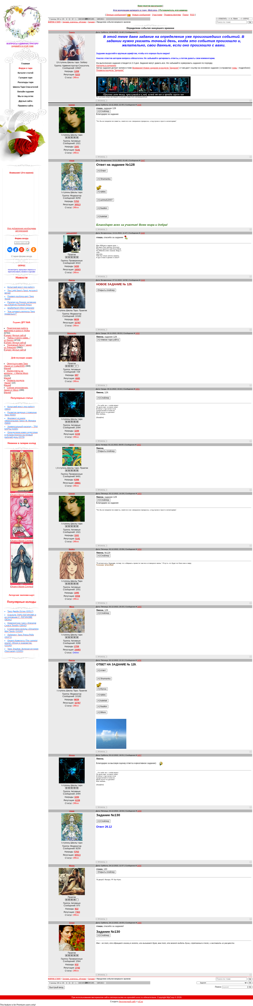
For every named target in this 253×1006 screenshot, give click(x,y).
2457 (139, 755)
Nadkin (72, 549)
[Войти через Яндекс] (21, 249)
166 (92, 19)
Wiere (71, 607)
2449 (143, 280)
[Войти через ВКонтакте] (9, 249)
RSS (192, 14)
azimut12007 (71, 233)
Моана (72, 866)
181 (101, 19)
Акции (7, 368)
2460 (139, 923)
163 (83, 19)
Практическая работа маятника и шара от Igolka (17, 329)
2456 (139, 660)
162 (80, 19)
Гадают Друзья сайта (14, 335)
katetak (72, 105)
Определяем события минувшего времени (114, 22)
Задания (91, 22)
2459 (139, 866)
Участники (157, 14)
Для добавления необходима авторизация (21, 229)
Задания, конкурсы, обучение (74, 22)
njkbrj (71, 445)
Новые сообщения (141, 14)
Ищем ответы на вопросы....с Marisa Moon (16, 372)
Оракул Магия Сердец (22, 495)
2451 (137, 389)
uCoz (140, 1001)
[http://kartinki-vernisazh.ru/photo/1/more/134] (111, 748)
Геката (72, 32)
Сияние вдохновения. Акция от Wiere (16, 389)
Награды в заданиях (106, 65)
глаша (71, 160)
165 (89, 19)
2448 (143, 233)
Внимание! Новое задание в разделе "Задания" (155, 68)
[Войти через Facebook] (15, 249)
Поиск (185, 14)
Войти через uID (22, 243)
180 (98, 19)
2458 (139, 811)
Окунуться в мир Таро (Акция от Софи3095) (16, 364)
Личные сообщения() (116, 14)
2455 (139, 607)
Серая (72, 923)
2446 (139, 105)
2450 (137, 333)
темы (234, 68)
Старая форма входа (21, 256)
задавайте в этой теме (22, 46)
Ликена (72, 280)
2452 (139, 445)
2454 (139, 549)
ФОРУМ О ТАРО (54, 22)
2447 (143, 160)
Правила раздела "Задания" (110, 70)
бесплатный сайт (127, 1001)
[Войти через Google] (27, 249)
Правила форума (172, 14)
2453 (139, 493)
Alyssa (72, 389)
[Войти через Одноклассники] (33, 249)
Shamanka (71, 333)
